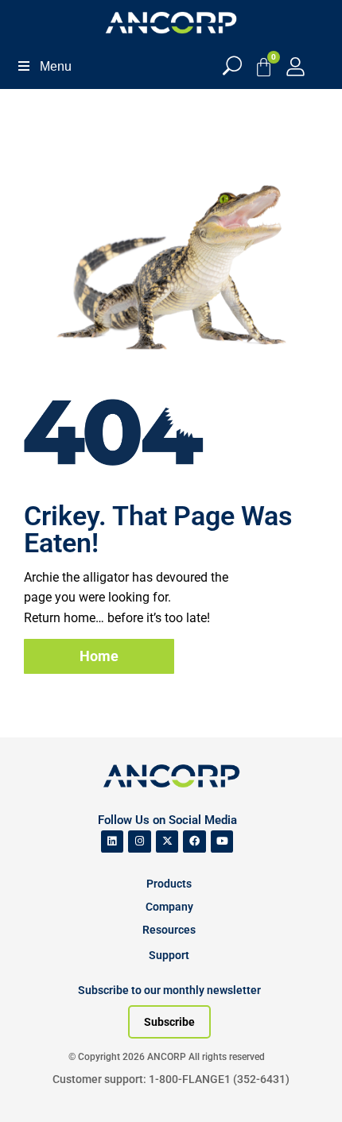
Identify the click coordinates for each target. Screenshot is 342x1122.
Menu (56, 66)
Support (169, 955)
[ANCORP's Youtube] (222, 841)
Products (169, 883)
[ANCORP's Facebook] (194, 841)
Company (169, 906)
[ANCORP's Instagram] (139, 841)
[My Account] (295, 66)
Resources (169, 929)
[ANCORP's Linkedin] (112, 841)
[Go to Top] (40, 1086)
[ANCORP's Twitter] (167, 841)
